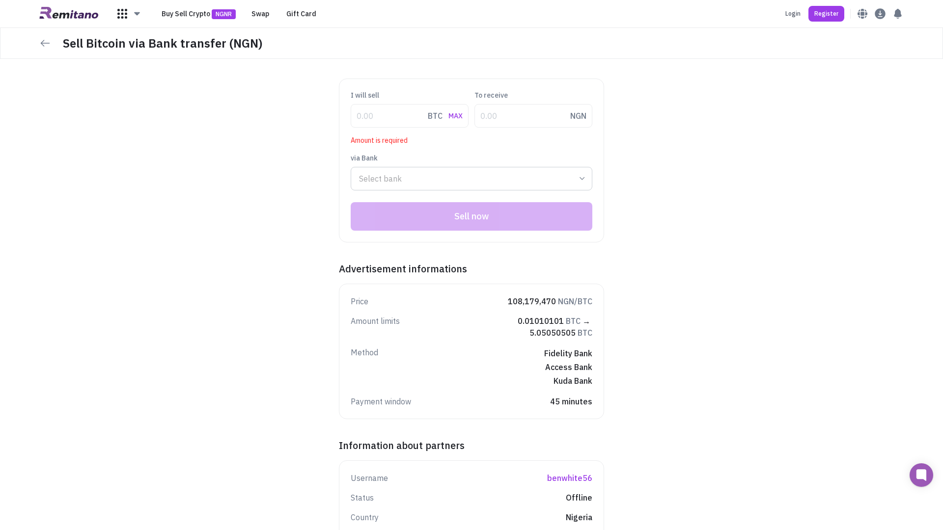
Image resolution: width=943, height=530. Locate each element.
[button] (129, 14)
